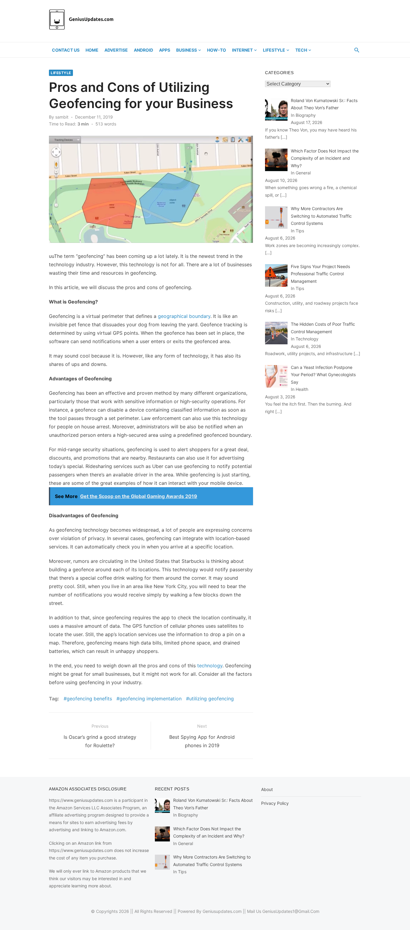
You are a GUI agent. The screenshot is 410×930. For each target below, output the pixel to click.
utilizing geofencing (211, 699)
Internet (242, 50)
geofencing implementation (150, 699)
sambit (61, 116)
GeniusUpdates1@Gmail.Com (290, 911)
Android (143, 50)
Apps (164, 50)
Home (92, 50)
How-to (216, 50)
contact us (66, 50)
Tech (301, 50)
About (267, 789)
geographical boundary (184, 316)
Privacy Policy (275, 803)
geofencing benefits (89, 699)
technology (209, 666)
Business (186, 50)
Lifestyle (274, 50)
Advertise (116, 50)
